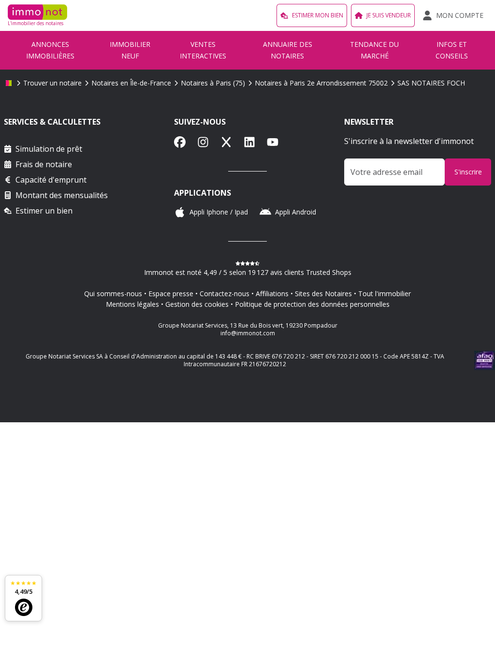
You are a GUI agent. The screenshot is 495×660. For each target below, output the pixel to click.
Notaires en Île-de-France (131, 82)
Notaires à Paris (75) (213, 82)
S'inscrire (468, 171)
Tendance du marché (374, 50)
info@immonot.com (247, 333)
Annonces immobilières (50, 50)
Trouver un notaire (52, 82)
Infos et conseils (452, 50)
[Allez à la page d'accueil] (9, 83)
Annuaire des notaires (287, 50)
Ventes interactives (203, 50)
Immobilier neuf (130, 50)
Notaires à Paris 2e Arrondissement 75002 (321, 82)
